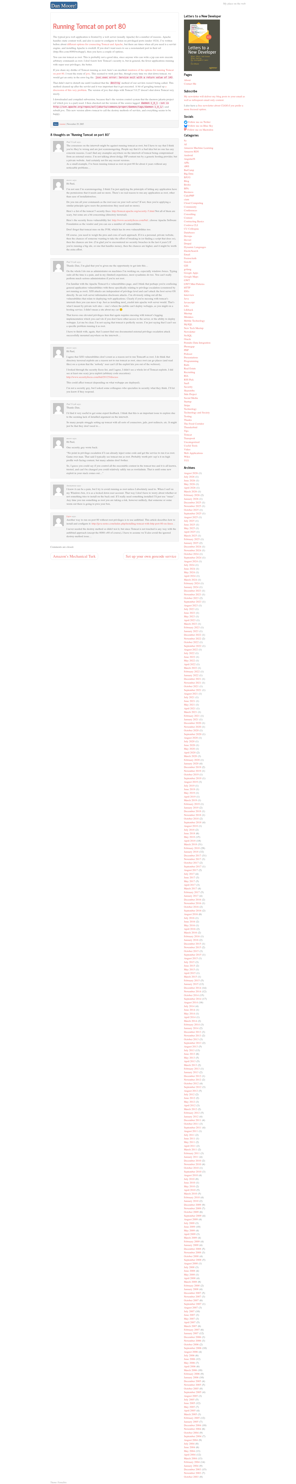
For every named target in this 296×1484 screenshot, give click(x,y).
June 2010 (189, 1182)
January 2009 (191, 1245)
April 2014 (190, 1017)
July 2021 (189, 697)
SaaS (186, 383)
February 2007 (192, 1329)
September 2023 (192, 601)
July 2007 (189, 1311)
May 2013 (189, 1057)
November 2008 (192, 1252)
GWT (187, 280)
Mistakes (188, 317)
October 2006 (191, 1344)
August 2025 (191, 517)
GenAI (187, 261)
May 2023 (189, 616)
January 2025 (191, 543)
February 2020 (192, 759)
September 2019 (192, 778)
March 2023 (190, 623)
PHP (186, 350)
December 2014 (192, 987)
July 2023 (189, 609)
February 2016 (192, 936)
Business (188, 192)
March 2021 (190, 712)
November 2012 (192, 1079)
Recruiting (189, 372)
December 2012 (192, 1076)
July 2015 (189, 962)
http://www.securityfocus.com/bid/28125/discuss (92, 377)
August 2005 (191, 1396)
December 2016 (192, 899)
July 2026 (189, 476)
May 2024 (189, 572)
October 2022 (191, 642)
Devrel (187, 239)
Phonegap (189, 346)
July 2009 (189, 1223)
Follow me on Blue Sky (200, 125)
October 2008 (191, 1256)
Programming (191, 361)
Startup (188, 401)
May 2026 (189, 484)
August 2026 (191, 473)
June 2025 (189, 524)
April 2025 (190, 531)
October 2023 (191, 598)
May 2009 (189, 1230)
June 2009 (189, 1226)
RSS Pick (189, 379)
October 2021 (191, 686)
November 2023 (192, 594)
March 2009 (190, 1237)
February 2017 (192, 892)
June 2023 (189, 612)
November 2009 (192, 1208)
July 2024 (189, 565)
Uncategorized (192, 442)
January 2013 (191, 1072)
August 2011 (191, 1131)
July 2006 (189, 1355)
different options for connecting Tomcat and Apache (95, 44)
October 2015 (191, 951)
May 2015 (189, 969)
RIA (186, 375)
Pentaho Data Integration (197, 342)
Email (187, 254)
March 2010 (190, 1193)
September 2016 (192, 910)
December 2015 (192, 943)
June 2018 (189, 833)
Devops (188, 236)
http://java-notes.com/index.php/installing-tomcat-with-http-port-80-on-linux (132, 523)
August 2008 (191, 1263)
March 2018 (190, 844)
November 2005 (192, 1384)
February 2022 (192, 671)
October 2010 (191, 1167)
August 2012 (191, 1090)
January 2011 (191, 1156)
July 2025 (189, 520)
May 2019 (189, 792)
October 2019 (191, 774)
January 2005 (191, 1421)
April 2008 (190, 1278)
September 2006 (192, 1348)
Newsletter (189, 331)
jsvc (88, 73)
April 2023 (190, 620)
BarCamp (189, 170)
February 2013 (192, 1068)
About (187, 80)
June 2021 (189, 701)
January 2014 (191, 1028)
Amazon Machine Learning (198, 147)
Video (187, 449)
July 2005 (189, 1399)
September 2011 (192, 1127)
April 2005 (190, 1410)
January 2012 (191, 1116)
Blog (186, 181)
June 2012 (189, 1098)
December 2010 (192, 1160)
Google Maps (191, 276)
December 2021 (192, 678)
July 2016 (189, 918)
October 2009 (191, 1212)
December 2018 (192, 811)
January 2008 (191, 1289)
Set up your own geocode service (151, 556)
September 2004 (192, 1436)
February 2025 (192, 539)
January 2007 (191, 1333)
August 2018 (191, 826)
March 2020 (190, 756)
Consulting (190, 214)
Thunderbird (190, 427)
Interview (189, 295)
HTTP (187, 287)
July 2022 (189, 653)
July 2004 (189, 1443)
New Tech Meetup (194, 328)
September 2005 (192, 1392)
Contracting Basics (194, 221)
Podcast (188, 353)
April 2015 (190, 973)
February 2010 (192, 1197)
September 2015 (192, 954)
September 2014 (192, 998)
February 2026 (192, 495)
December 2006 (192, 1337)
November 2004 (192, 1428)
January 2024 (191, 587)
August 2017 (191, 870)
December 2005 (192, 1381)
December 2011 (192, 1120)
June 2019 (189, 789)
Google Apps (191, 272)
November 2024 (192, 550)
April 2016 (190, 929)
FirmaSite (62, 1482)
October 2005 (191, 1388)
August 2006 (191, 1351)
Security (188, 386)
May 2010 (189, 1186)
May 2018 (189, 837)
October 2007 (191, 1300)
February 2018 (192, 848)
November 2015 (192, 947)
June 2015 (189, 965)
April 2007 (190, 1322)
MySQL (188, 324)
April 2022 (190, 664)
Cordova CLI (191, 225)
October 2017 (191, 862)
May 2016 (189, 925)
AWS (186, 166)
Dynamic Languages (195, 247)
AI (185, 144)
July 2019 (189, 785)
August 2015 (191, 958)
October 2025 (191, 509)
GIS (186, 265)
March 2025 (190, 535)
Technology (190, 409)
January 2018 (191, 851)
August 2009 (191, 1219)
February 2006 (192, 1373)
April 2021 (190, 708)
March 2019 (190, 800)
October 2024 (191, 554)
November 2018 (192, 815)
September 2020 (192, 734)
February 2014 (192, 1024)
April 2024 (190, 576)
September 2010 (192, 1171)
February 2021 (192, 715)
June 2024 (189, 568)
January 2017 (191, 895)
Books (187, 184)
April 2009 (190, 1234)
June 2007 (189, 1314)
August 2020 (191, 737)
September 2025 (192, 513)
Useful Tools (191, 445)
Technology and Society (197, 412)
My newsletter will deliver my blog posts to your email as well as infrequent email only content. (214, 98)
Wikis (187, 456)
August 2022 (191, 649)
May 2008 (189, 1274)
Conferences (190, 210)
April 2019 (190, 796)
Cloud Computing (193, 203)
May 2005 (189, 1406)
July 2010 (189, 1179)
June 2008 (189, 1270)
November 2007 (192, 1296)
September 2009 (192, 1215)
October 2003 (191, 1476)
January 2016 (191, 940)
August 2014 (191, 1002)
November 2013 (192, 1035)
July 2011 (189, 1134)
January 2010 (191, 1201)
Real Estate (190, 368)
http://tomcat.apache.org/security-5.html (133, 211)
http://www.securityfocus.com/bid (130, 220)
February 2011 (192, 1153)
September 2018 (192, 822)
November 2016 (192, 903)
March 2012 (190, 1109)
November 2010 (192, 1164)
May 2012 (189, 1101)
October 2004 (191, 1432)
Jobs (186, 306)
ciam (186, 199)
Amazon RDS (191, 151)
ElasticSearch (191, 250)
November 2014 (192, 991)
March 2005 (190, 1414)
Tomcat (188, 434)
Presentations (191, 357)
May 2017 (189, 881)
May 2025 (189, 528)
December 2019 (192, 767)
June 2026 (189, 480)
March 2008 (190, 1281)
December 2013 (192, 1031)
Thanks (188, 419)
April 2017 (190, 884)
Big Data (188, 173)
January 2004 (191, 1465)
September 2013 (192, 1042)
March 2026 (190, 491)
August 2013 (191, 1046)
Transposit (189, 438)
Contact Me (190, 83)
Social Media (191, 398)
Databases (189, 232)
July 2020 (189, 741)
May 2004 (189, 1451)
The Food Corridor (194, 423)
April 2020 (190, 752)
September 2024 (192, 557)
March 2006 (190, 1370)
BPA (186, 188)
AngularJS (189, 158)
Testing (188, 416)
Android (188, 155)
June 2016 (189, 921)
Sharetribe (189, 390)
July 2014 (189, 1006)
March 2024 (190, 579)
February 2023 (192, 627)
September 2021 (192, 690)
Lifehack (188, 309)
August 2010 (191, 1175)
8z (185, 140)
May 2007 (189, 1318)
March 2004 (190, 1458)
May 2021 (189, 704)
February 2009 (192, 1241)
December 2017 (192, 855)
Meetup (188, 313)
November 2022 (192, 638)
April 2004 (190, 1454)
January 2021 (191, 719)
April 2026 (190, 487)
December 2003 (192, 1469)
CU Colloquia (191, 228)
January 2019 (191, 807)
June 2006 (189, 1359)
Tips (186, 430)
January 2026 (191, 498)
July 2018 (189, 829)
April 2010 (190, 1190)
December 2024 (192, 546)
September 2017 (192, 866)
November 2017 (192, 859)
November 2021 (192, 682)
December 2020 (192, 723)
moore (62, 123)
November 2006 (192, 1340)
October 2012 (191, 1083)
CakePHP (189, 195)
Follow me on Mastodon (200, 129)
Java (186, 298)
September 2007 (192, 1304)
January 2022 (191, 675)
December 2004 (192, 1425)
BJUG (187, 177)
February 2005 (192, 1417)
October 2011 (191, 1123)
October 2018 (191, 818)
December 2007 (192, 1293)
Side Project (190, 394)
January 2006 (191, 1377)
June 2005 (189, 1403)
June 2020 (189, 745)
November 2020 (192, 726)
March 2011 (190, 1149)
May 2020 (189, 748)
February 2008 (192, 1285)
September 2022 (192, 646)
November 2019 (192, 770)
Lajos (68, 516)
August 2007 (191, 1307)
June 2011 (189, 1138)
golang (187, 269)
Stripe (187, 405)
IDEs (186, 291)
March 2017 (190, 888)
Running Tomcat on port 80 (89, 25)
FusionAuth (190, 258)
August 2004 (191, 1440)
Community (190, 206)
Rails (186, 364)
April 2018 (190, 840)
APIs (186, 162)
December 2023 (192, 590)
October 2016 (191, 906)
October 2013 (191, 1039)
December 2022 (192, 634)
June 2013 (189, 1053)
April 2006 (190, 1366)
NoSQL (188, 335)
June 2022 (189, 657)
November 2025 (192, 506)
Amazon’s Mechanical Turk (74, 556)
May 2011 (189, 1142)
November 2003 (192, 1473)
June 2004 (189, 1447)
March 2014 (190, 1021)
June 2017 (189, 877)
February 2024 (192, 583)
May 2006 (189, 1362)
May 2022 (189, 660)
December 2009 (192, 1204)
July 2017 (189, 873)
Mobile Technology (194, 320)
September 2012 (192, 1087)
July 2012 (189, 1094)
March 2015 (190, 976)
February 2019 (192, 804)
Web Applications (193, 453)
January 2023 (191, 631)
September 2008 (192, 1259)
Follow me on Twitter (199, 122)
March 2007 (190, 1326)
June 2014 (189, 1009)
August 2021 (191, 693)
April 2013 (190, 1061)
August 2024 (191, 561)
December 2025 (192, 502)
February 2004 (192, 1462)
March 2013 (190, 1065)
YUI (186, 460)
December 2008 (192, 1248)
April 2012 (190, 1105)
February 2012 (192, 1112)
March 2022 (190, 667)
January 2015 (191, 984)
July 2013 (189, 1050)
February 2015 (192, 980)
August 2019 (191, 781)
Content (188, 217)
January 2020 (191, 763)
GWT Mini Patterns (194, 284)
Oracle (187, 339)
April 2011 (190, 1145)
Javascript (189, 302)
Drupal (187, 243)
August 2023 (191, 605)
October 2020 (191, 730)
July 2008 (189, 1267)
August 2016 (191, 914)
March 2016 (190, 932)
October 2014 (191, 995)
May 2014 (189, 1013)
